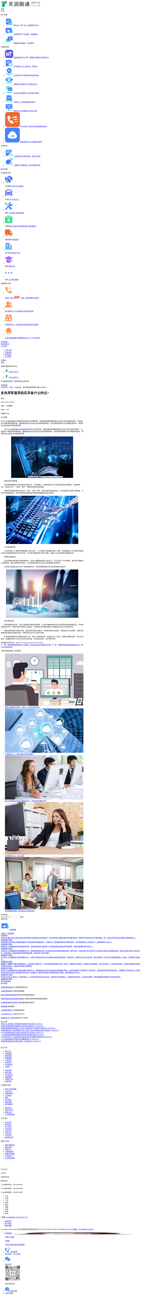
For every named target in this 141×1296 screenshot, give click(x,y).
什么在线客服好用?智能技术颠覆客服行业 (16, 1039)
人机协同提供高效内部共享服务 (26, 324)
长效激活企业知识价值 (30, 75)
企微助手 (17, 165)
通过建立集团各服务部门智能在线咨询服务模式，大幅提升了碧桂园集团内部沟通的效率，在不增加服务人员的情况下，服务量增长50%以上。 (61, 942)
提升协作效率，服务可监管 (30, 156)
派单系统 (8, 1081)
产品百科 (8, 1135)
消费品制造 (20, 213)
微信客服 (8, 1056)
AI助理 (16, 102)
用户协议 (8, 1223)
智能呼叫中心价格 (7, 1018)
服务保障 (8, 1147)
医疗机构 (13, 226)
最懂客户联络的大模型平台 (39, 57)
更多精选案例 (6, 981)
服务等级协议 (10, 1145)
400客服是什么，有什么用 (14, 856)
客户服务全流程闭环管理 (24, 311)
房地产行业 (16, 253)
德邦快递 (4, 946)
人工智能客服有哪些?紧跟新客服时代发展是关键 (18, 1035)
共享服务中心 (10, 324)
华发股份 (4, 951)
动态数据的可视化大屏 (29, 111)
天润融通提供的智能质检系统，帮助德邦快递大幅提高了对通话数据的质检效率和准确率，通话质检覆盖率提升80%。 (50, 946)
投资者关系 (5, 344)
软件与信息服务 (18, 186)
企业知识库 (18, 75)
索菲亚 (3, 970)
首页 (2, 9)
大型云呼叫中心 (6, 1014)
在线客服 (17, 34)
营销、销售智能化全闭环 (30, 298)
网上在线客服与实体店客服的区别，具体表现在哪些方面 (25, 801)
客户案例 (4, 342)
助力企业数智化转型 (34, 142)
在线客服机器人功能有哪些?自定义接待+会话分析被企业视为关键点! (26, 1030)
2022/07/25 (39, 1024)
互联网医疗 (32, 226)
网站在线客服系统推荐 (9, 995)
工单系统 (17, 156)
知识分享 (8, 1131)
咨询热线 (14, 1252)
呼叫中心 (17, 25)
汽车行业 (15, 199)
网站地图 (8, 1225)
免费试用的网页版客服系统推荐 (12, 999)
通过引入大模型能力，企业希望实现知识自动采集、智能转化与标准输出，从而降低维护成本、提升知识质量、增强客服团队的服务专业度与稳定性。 (67, 977)
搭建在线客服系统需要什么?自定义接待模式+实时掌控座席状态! (24, 1028)
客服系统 (24, 429)
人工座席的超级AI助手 (27, 102)
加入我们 (8, 356)
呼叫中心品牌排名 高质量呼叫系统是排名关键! (18, 1024)
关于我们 (4, 346)
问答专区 (8, 1133)
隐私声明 (8, 1221)
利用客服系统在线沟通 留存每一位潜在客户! (17, 1041)
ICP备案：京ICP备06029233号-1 (82, 1229)
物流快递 (15, 239)
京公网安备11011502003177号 (17, 1217)
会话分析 (17, 93)
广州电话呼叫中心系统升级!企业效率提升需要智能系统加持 (22, 1037)
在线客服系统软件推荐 (9, 1002)
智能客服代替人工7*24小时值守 (28, 338)
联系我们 (8, 354)
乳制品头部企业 (6, 977)
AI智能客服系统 (6, 1010)
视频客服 (17, 43)
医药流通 (20, 226)
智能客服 (23, 142)
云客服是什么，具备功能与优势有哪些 (19, 754)
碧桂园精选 (5, 942)
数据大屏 (17, 111)
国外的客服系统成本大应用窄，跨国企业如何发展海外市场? (29, 645)
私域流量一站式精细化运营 (30, 165)
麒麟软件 (4, 964)
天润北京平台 (14, 372)
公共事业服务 (14, 279)
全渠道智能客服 (11, 338)
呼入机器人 (24, 126)
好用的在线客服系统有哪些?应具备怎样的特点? (18, 1026)
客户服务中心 (10, 311)
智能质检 (17, 84)
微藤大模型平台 (19, 57)
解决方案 (4, 169)
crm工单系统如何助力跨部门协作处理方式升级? (18, 1032)
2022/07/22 (55, 1030)
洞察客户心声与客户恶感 (30, 93)
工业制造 (12, 213)
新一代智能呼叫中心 (31, 25)
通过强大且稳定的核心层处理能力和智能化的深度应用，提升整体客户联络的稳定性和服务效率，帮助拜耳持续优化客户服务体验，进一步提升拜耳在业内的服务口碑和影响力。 (72, 938)
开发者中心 (9, 1156)
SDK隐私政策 (10, 1158)
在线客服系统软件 (7, 987)
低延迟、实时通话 (27, 43)
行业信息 (8, 352)
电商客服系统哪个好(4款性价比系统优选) (20, 911)
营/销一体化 (9, 298)
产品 (2, 11)
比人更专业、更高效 (29, 66)
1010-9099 (16, 1254)
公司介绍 (8, 350)
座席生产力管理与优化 (29, 84)
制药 (26, 226)
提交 (22, 917)
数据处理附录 (10, 1154)
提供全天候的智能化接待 (38, 126)
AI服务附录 (9, 1151)
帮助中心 (8, 1149)
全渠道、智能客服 (30, 34)
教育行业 (12, 266)
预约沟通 (13, 1291)
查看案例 (4, 940)
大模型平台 (9, 1079)
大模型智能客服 (6, 991)
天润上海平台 (14, 377)
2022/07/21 (48, 1037)
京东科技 (4, 957)
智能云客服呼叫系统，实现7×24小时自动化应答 (22, 707)
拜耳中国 (4, 938)
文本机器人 (18, 66)
